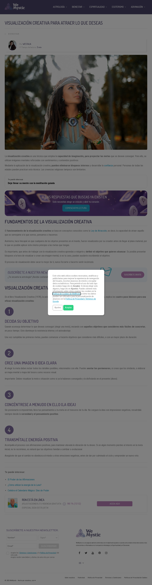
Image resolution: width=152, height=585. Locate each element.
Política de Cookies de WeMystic (66, 293)
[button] (58, 307)
